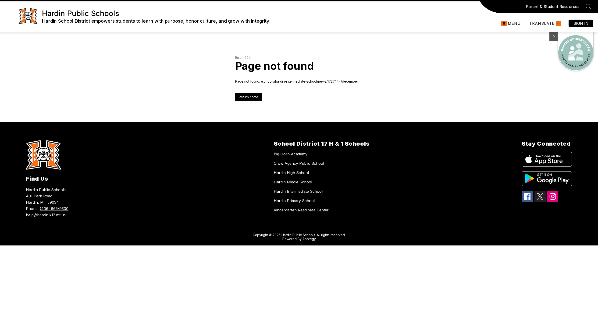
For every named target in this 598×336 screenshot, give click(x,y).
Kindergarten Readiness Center (301, 210)
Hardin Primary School (294, 200)
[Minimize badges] (553, 36)
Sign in (580, 23)
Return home (248, 97)
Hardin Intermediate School (298, 191)
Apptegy (309, 239)
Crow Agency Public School (299, 163)
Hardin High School (291, 172)
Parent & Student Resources (552, 6)
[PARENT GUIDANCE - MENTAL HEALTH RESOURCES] (575, 51)
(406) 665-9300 (54, 208)
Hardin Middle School (293, 182)
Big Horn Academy (290, 154)
